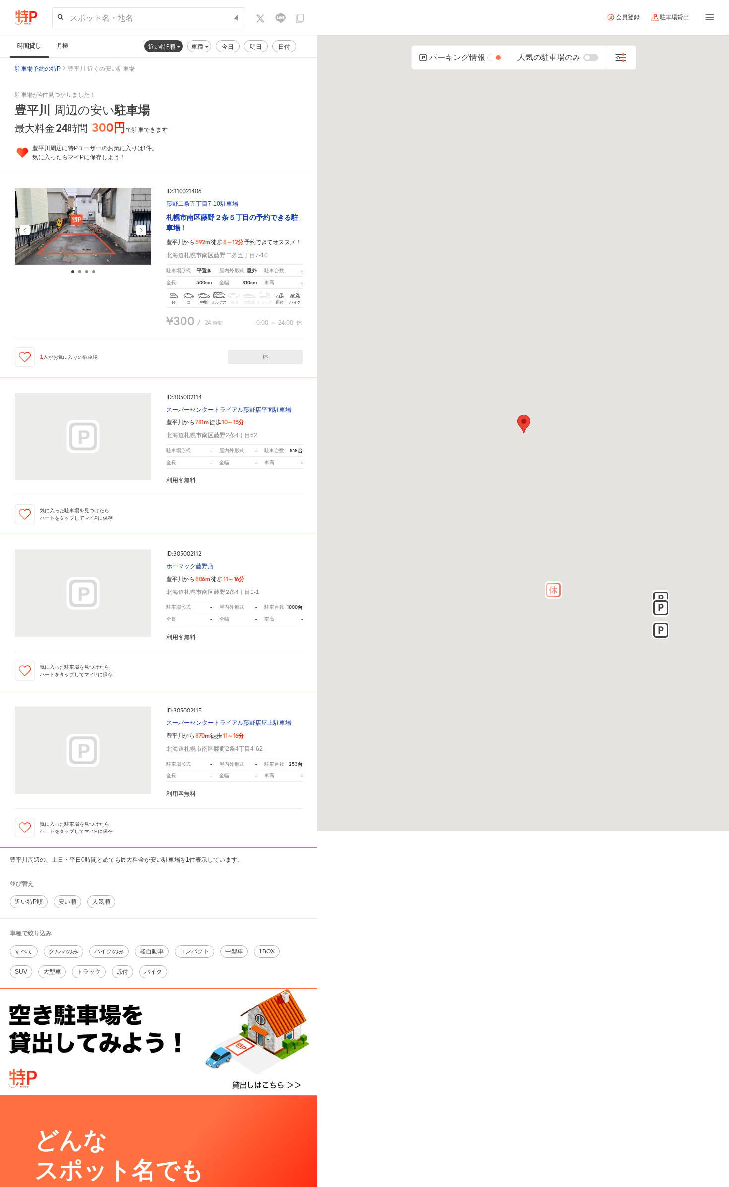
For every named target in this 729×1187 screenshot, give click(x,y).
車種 (198, 46)
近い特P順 (162, 46)
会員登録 (628, 17)
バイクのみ (109, 951)
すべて (24, 951)
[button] (553, 590)
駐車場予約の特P (38, 68)
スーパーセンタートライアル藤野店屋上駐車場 (228, 723)
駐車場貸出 (674, 17)
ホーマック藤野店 (190, 566)
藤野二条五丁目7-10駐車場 (202, 204)
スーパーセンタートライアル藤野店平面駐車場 (228, 410)
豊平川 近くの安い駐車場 (101, 68)
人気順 (101, 901)
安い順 (67, 901)
